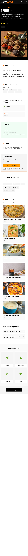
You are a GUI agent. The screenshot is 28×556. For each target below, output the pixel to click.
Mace (23, 184)
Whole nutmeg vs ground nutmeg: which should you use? (14, 336)
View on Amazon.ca (11, 165)
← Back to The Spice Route (14, 390)
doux (3, 26)
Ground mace (7, 187)
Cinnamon (15, 187)
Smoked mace (7, 184)
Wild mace (16, 184)
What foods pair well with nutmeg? (14, 331)
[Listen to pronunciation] (11, 11)
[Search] (21, 2)
